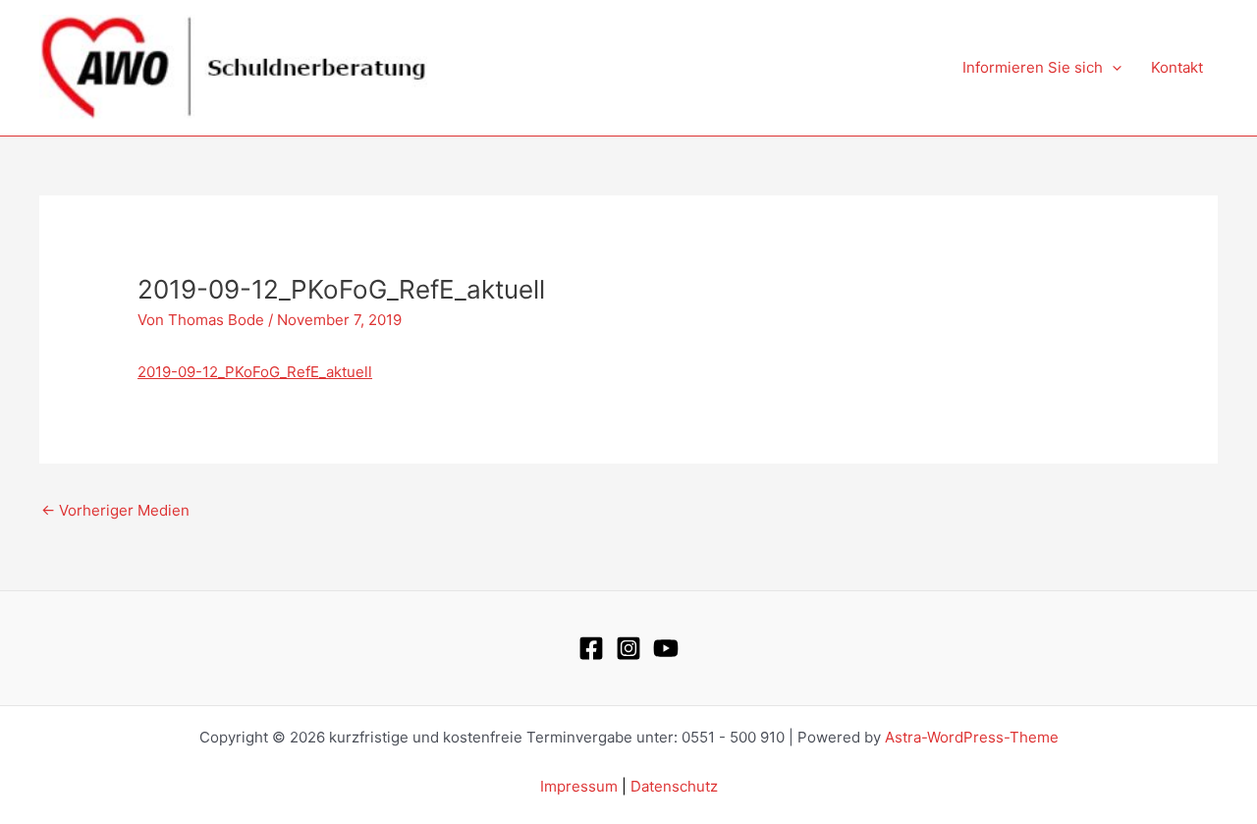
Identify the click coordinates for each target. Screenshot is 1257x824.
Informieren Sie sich (1032, 67)
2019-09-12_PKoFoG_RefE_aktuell (254, 371)
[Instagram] (628, 648)
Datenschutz (674, 786)
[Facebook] (591, 648)
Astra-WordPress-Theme (972, 737)
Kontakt (1177, 67)
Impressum (579, 786)
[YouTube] (666, 648)
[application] (1112, 67)
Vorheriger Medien (115, 510)
